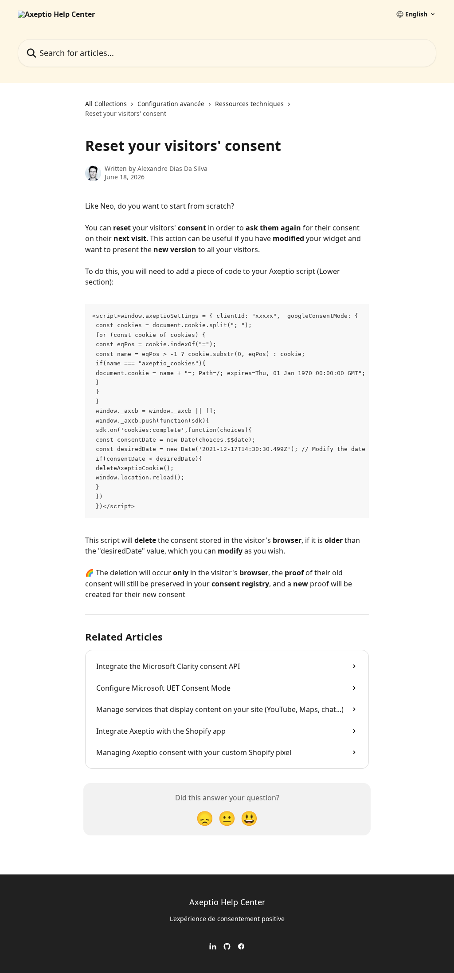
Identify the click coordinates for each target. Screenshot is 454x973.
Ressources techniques (249, 103)
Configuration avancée (170, 103)
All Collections (106, 103)
